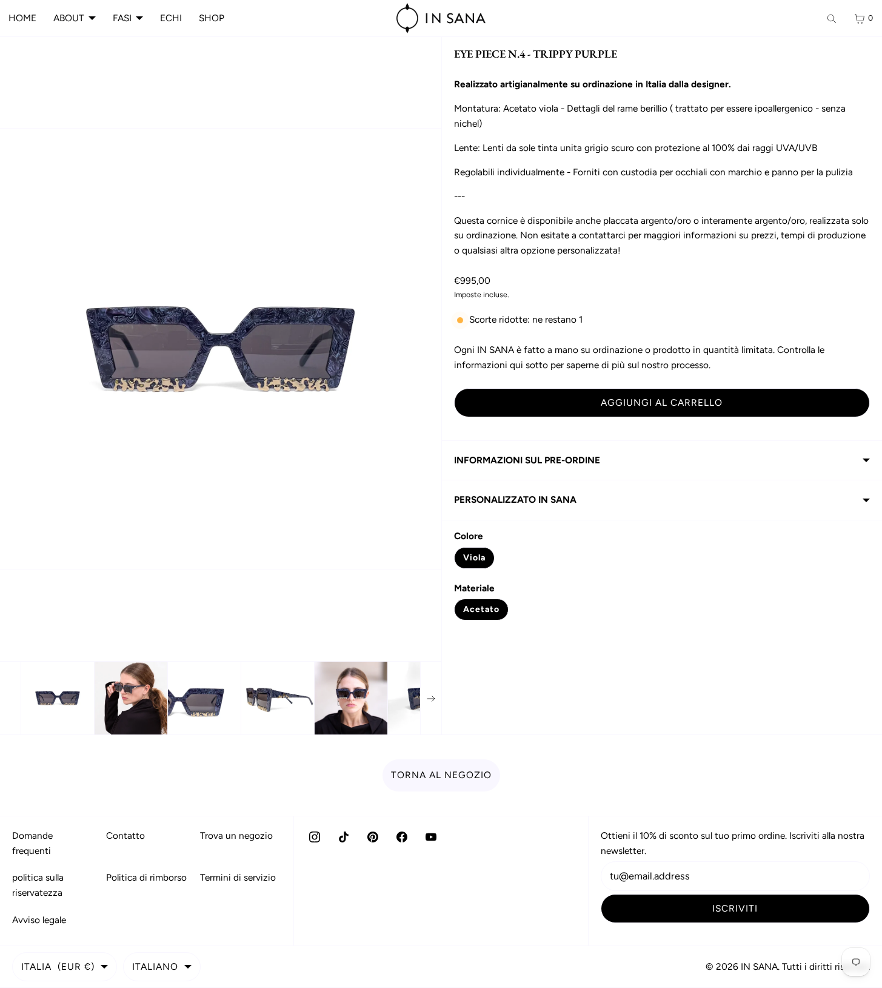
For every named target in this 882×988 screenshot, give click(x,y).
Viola (474, 558)
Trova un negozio (236, 835)
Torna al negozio (441, 775)
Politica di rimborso (146, 877)
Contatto (125, 835)
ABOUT (68, 18)
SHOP (211, 18)
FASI (122, 18)
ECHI (171, 18)
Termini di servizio (238, 877)
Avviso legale (39, 920)
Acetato (481, 609)
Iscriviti (735, 908)
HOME (22, 18)
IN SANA (759, 966)
